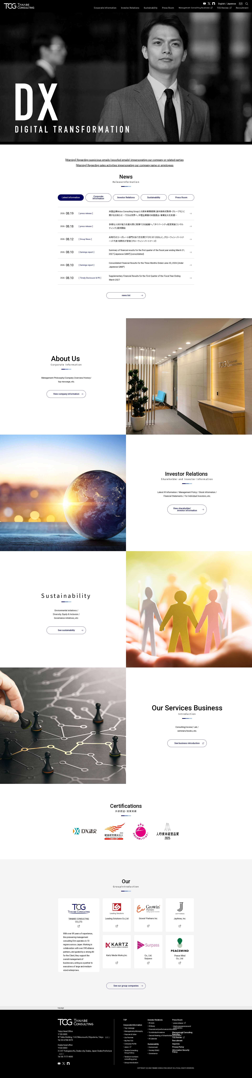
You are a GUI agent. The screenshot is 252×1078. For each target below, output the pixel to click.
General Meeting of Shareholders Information (165, 1036)
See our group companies (126, 986)
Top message (129, 1028)
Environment (153, 1047)
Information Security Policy (180, 1051)
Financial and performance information (163, 1029)
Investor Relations (130, 8)
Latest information (71, 197)
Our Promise (128, 1037)
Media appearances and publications (182, 1027)
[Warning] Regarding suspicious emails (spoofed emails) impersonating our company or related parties (124, 160)
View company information (66, 394)
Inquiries (176, 1044)
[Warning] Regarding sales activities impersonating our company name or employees (124, 165)
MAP (106, 1037)
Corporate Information (105, 8)
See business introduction (187, 743)
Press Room (168, 8)
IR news (151, 1023)
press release (178, 1023)
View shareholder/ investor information (187, 509)
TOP (125, 1020)
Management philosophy (133, 1031)
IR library (152, 1026)
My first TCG (128, 1041)
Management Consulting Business (194, 8)
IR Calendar (153, 1039)
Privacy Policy (178, 1047)
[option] (126, 77)
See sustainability (66, 630)
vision (126, 1047)
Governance (153, 1053)
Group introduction (131, 1063)
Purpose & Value (130, 1034)
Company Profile (130, 1044)
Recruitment (242, 8)
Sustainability (151, 8)
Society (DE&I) (154, 1050)
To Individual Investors (157, 1032)
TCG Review (223, 8)
